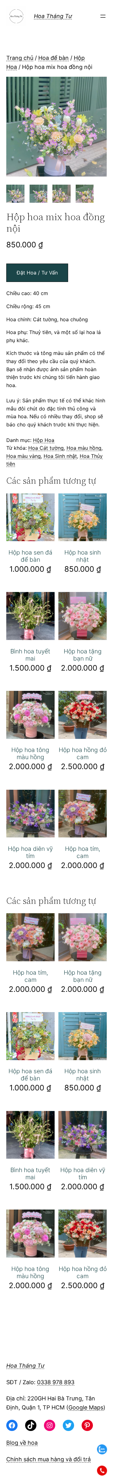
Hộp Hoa (43, 440)
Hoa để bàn (53, 58)
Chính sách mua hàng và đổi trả (48, 1459)
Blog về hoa (22, 1442)
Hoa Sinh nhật (60, 456)
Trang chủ (19, 58)
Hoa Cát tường (46, 448)
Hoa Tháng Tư (53, 16)
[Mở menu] (103, 16)
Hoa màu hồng (84, 448)
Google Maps (85, 1407)
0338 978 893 (55, 1382)
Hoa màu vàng (23, 456)
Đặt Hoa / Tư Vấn (37, 272)
